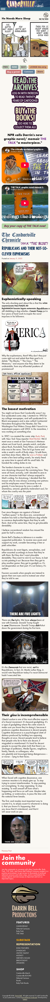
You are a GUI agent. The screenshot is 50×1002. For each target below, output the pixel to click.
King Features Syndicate (29, 997)
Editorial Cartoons (23, 928)
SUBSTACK (23, 940)
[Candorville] (25, 4)
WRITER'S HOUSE (23, 958)
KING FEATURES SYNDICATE (22, 949)
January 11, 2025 (16, 258)
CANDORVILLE (22, 926)
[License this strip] (38, 67)
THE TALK (20, 933)
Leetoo (25, 999)
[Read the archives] (25, 89)
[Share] (40, 72)
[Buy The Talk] (25, 226)
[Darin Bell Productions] (25, 901)
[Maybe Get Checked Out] (6, 67)
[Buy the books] (25, 117)
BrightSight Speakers (21, 961)
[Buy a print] (13, 72)
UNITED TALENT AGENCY (22, 954)
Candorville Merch (23, 973)
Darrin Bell (18, 996)
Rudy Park (39, 436)
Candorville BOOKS (23, 975)
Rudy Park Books (22, 983)
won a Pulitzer (36, 454)
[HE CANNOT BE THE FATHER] (23, 67)
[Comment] (28, 72)
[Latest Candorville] (14, 67)
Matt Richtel (34, 438)
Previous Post (7, 851)
